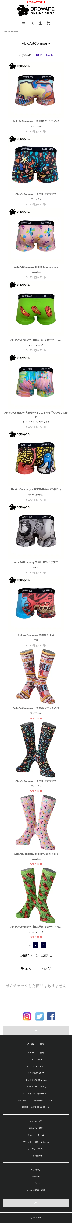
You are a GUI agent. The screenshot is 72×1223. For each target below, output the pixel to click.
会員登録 (36, 1176)
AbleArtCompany (10, 32)
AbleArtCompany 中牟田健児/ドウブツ (36, 562)
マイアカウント (36, 1170)
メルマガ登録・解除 (35, 1190)
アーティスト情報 (36, 1053)
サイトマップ (36, 1059)
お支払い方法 (36, 1121)
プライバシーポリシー (35, 1149)
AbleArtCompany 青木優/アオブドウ (36, 194)
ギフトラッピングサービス (36, 1094)
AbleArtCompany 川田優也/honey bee (36, 266)
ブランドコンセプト (35, 1066)
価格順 (38, 55)
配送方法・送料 (36, 1128)
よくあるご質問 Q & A (36, 1080)
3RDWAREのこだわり (36, 1087)
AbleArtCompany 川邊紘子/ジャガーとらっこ (36, 339)
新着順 (49, 55)
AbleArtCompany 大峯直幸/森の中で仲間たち (36, 489)
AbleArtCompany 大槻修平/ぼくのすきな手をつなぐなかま (36, 414)
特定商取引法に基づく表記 (36, 1142)
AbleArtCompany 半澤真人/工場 (36, 635)
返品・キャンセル (36, 1135)
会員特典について (36, 1073)
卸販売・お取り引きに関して (36, 1107)
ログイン (36, 1183)
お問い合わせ (36, 1155)
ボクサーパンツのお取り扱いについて (36, 1100)
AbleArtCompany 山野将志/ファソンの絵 (36, 121)
